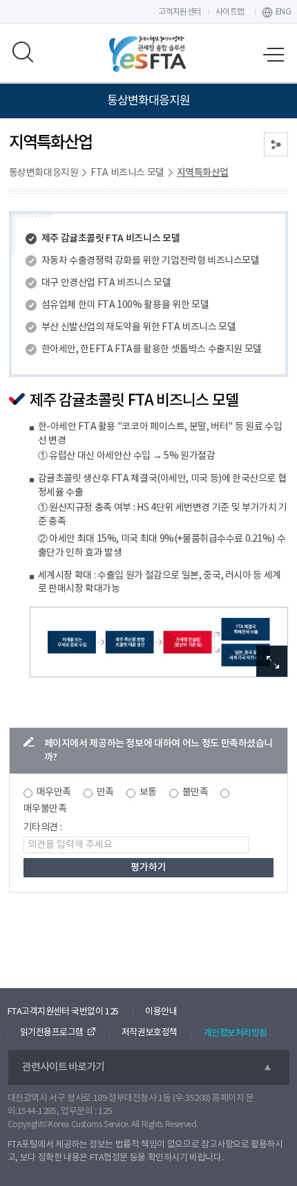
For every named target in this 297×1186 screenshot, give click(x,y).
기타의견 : (42, 827)
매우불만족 (45, 808)
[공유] (276, 144)
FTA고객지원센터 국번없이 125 (63, 1012)
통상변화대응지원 (43, 173)
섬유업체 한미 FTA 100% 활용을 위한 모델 (125, 305)
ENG (283, 12)
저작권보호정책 (150, 1033)
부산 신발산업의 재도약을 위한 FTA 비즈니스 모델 (138, 327)
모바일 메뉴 (273, 55)
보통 (148, 792)
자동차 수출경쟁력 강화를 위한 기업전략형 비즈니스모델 (150, 260)
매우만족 (54, 792)
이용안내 (161, 1012)
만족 (105, 792)
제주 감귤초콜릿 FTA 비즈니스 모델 (110, 238)
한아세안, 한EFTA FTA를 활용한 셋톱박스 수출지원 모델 (151, 349)
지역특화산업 (203, 173)
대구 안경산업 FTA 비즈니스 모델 (106, 283)
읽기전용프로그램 (52, 1033)
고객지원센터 (180, 12)
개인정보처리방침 (235, 1033)
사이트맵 (230, 12)
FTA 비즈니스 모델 (127, 173)
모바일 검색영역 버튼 (23, 52)
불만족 (195, 792)
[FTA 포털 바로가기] (149, 54)
